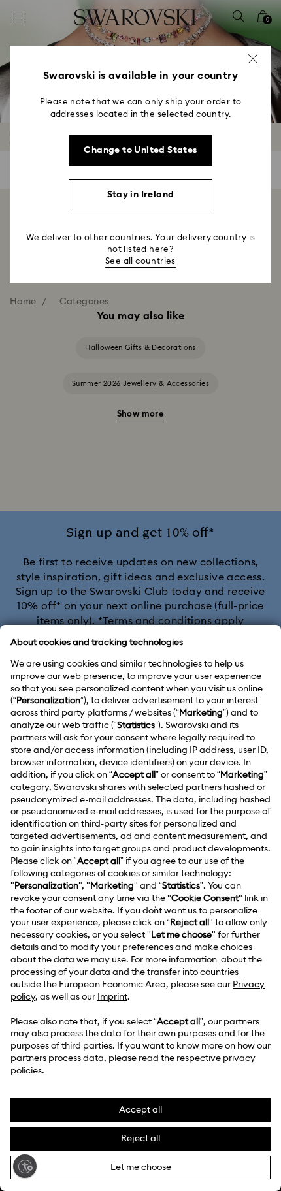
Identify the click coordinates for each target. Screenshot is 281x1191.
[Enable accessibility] (25, 1166)
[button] (252, 58)
